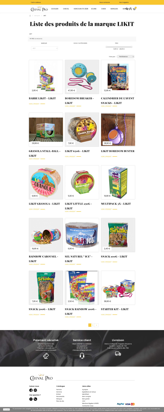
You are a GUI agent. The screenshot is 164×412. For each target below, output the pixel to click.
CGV (83, 401)
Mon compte (86, 396)
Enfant (58, 394)
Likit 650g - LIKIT (77, 151)
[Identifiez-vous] (130, 9)
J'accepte (6, 409)
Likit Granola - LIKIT (44, 203)
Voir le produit (34, 104)
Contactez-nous (87, 406)
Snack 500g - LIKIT (42, 309)
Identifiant (85, 394)
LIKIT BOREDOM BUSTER (117, 151)
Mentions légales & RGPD (90, 403)
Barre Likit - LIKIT (42, 98)
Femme (59, 390)
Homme (59, 392)
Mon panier (86, 399)
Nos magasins (124, 2)
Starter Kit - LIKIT (115, 309)
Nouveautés (60, 396)
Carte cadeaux (36, 2)
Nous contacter (105, 2)
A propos (85, 390)
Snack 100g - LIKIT (114, 256)
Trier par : (112, 57)
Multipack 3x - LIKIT (116, 203)
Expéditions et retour (89, 392)
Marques (59, 399)
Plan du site (60, 401)
